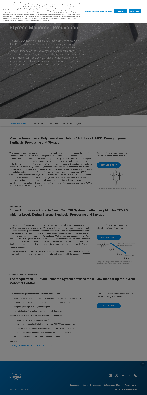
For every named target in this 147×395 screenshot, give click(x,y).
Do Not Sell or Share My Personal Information (98, 11)
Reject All (120, 11)
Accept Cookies (135, 11)
